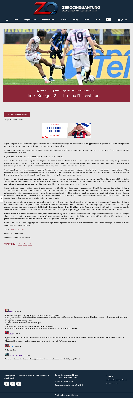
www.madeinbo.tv (17, 229)
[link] (66, 8)
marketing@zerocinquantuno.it (116, 380)
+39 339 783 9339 (112, 384)
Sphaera (75, 395)
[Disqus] (66, 280)
